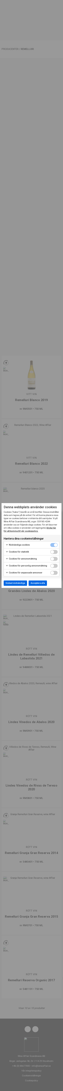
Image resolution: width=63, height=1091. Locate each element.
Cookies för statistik (18, 552)
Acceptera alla (38, 583)
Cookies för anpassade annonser (25, 572)
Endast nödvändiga (15, 583)
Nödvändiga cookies (19, 545)
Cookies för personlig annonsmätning (27, 565)
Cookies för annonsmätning (22, 559)
